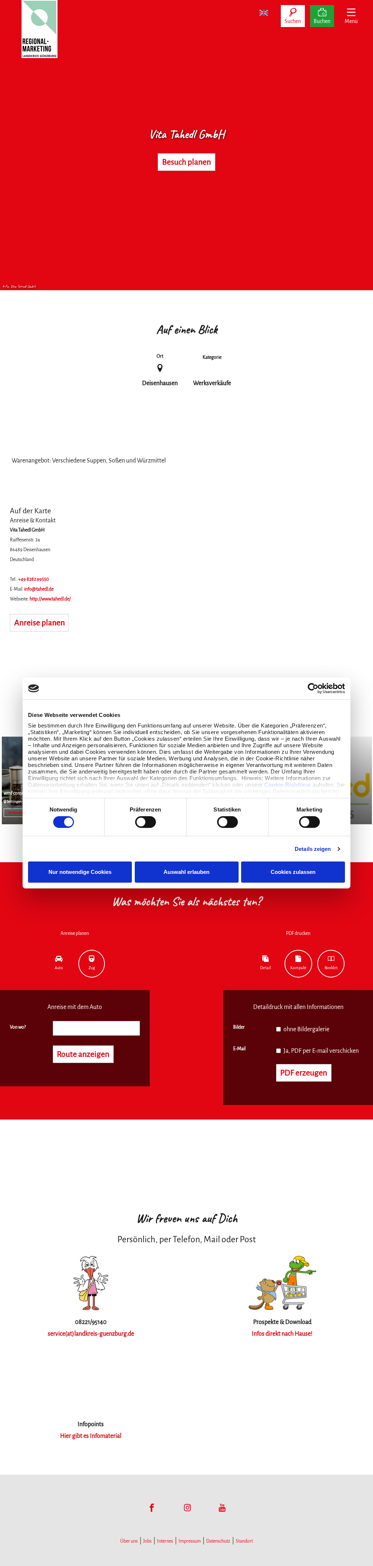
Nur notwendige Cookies (79, 872)
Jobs (147, 1541)
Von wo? (18, 1027)
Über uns (129, 1541)
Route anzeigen (83, 1054)
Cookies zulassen (293, 872)
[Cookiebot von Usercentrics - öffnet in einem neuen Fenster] (313, 688)
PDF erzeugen (303, 1072)
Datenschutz (218, 1541)
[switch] (145, 822)
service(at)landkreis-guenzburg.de (91, 1334)
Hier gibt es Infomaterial (90, 1436)
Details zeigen (313, 849)
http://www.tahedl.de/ (50, 599)
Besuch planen (186, 162)
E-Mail (239, 1048)
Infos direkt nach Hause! (282, 1334)
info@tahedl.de (39, 589)
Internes (165, 1541)
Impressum (189, 1541)
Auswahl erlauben (186, 872)
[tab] (58, 964)
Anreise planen (39, 622)
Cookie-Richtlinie (287, 784)
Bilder (239, 1027)
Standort (244, 1541)
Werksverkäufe (19, 812)
